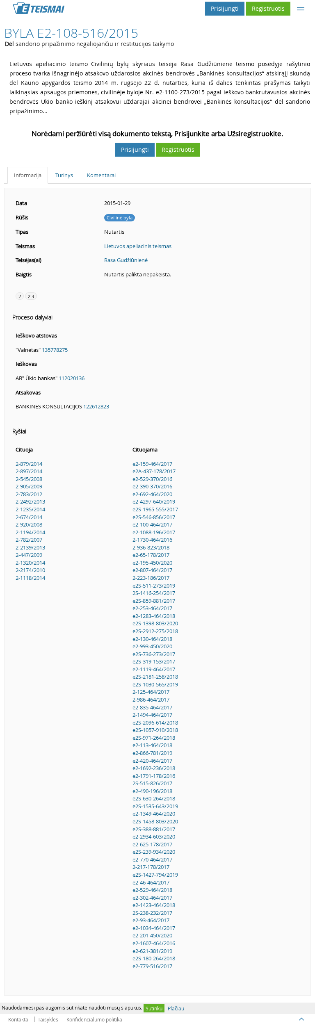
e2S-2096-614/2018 (155, 722)
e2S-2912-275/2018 (155, 631)
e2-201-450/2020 (152, 935)
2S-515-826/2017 (152, 783)
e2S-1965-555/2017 (155, 509)
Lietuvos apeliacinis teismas (137, 246)
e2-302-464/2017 (152, 897)
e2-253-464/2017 (152, 608)
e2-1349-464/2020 (153, 813)
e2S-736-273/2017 (153, 654)
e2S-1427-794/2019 (155, 874)
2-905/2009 (29, 486)
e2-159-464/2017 (152, 463)
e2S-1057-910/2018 (155, 730)
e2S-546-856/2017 (153, 517)
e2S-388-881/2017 (153, 829)
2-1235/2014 (30, 509)
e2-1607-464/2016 (153, 943)
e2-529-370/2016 (152, 479)
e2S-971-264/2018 (153, 737)
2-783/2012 (29, 494)
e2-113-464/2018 (152, 745)
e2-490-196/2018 (152, 791)
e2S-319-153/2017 (153, 661)
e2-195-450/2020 (152, 562)
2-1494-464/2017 (152, 714)
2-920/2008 (29, 524)
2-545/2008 (29, 479)
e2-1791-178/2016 (153, 776)
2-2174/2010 (30, 570)
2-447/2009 (29, 554)
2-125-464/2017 (150, 691)
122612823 (96, 406)
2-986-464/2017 (150, 699)
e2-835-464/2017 (152, 707)
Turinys (64, 175)
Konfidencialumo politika (94, 1019)
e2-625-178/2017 (152, 844)
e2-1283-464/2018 (153, 616)
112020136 (71, 378)
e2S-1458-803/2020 (155, 821)
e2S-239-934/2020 (153, 851)
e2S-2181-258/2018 (155, 676)
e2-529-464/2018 (152, 890)
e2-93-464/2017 (150, 920)
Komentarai (101, 175)
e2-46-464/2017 (150, 882)
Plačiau (176, 1008)
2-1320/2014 (30, 562)
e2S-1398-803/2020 (155, 623)
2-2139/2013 (30, 547)
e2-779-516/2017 (152, 966)
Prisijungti (225, 8)
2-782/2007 (29, 539)
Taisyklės (48, 1019)
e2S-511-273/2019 (153, 585)
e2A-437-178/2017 (154, 471)
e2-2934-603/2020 (153, 836)
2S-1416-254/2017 (153, 593)
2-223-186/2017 (150, 577)
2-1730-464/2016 (152, 539)
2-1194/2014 (30, 532)
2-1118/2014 (30, 577)
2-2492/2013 (30, 501)
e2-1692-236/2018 (153, 768)
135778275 (55, 349)
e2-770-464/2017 (152, 859)
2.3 (31, 296)
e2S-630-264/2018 (153, 798)
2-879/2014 (29, 463)
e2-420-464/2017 (152, 760)
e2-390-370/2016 (152, 486)
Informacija (27, 175)
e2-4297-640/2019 (153, 501)
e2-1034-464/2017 (153, 928)
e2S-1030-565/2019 (155, 684)
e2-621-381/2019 (152, 951)
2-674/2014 (29, 517)
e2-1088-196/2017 (153, 532)
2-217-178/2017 (150, 867)
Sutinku (154, 1008)
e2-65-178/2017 (150, 554)
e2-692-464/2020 (152, 494)
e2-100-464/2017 (152, 524)
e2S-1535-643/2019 (155, 806)
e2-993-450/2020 (152, 646)
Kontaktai (19, 1019)
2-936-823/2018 (150, 547)
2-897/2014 (29, 471)
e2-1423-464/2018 (153, 905)
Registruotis (268, 8)
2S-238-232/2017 (152, 912)
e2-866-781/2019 (152, 753)
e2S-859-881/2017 (153, 600)
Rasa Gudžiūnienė (126, 260)
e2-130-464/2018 (152, 639)
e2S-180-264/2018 (153, 958)
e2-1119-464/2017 (153, 669)
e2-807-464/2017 (152, 570)
